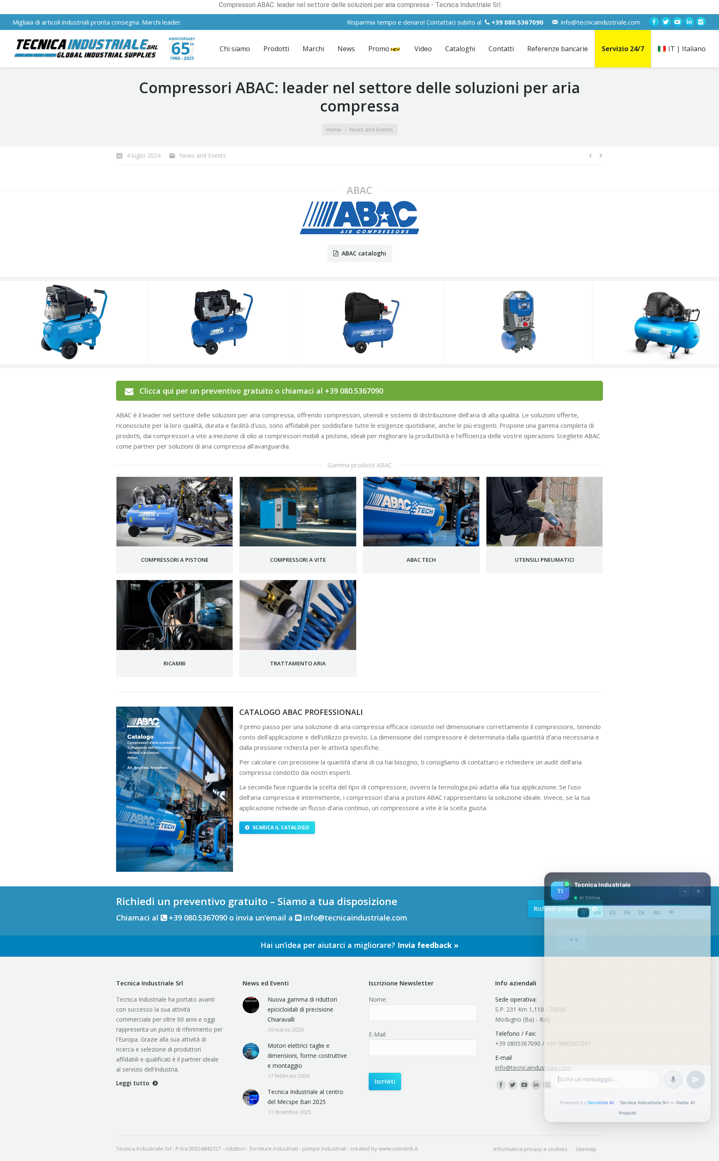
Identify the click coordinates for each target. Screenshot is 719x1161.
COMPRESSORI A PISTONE (174, 559)
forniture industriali (273, 1148)
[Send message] (696, 1077)
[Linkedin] (689, 22)
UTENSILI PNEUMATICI (544, 559)
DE (642, 910)
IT (583, 910)
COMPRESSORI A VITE (298, 559)
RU (657, 910)
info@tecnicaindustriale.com (600, 22)
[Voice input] (673, 1077)
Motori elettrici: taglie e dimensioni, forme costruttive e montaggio (307, 1055)
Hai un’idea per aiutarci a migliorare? (359, 945)
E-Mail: (378, 1034)
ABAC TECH (421, 559)
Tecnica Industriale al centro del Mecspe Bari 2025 (305, 1097)
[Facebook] (654, 22)
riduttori (235, 1148)
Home (333, 129)
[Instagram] (701, 22)
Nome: (378, 999)
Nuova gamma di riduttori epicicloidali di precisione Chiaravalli (302, 1009)
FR (627, 910)
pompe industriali (324, 1148)
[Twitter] (666, 22)
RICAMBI (175, 663)
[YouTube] (677, 22)
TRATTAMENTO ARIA (298, 663)
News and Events (371, 129)
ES (612, 910)
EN (597, 910)
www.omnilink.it (398, 1148)
